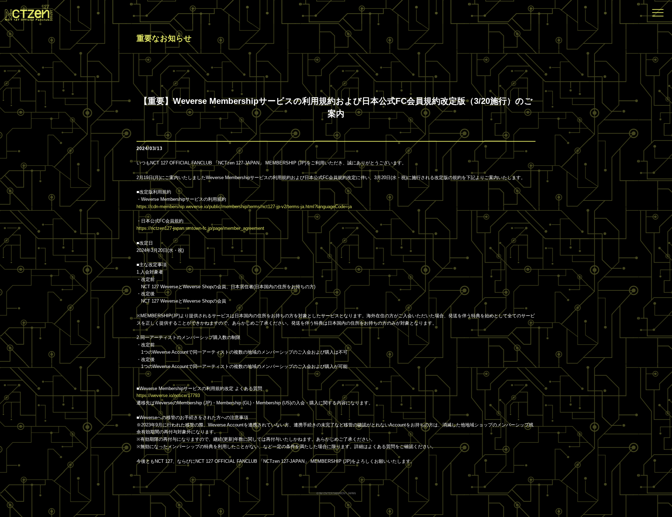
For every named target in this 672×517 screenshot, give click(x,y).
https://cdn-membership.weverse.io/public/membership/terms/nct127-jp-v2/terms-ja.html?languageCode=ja (244, 206)
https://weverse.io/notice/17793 (168, 395)
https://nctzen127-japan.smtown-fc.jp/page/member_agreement (200, 228)
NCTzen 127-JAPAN (26, 12)
